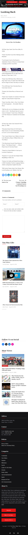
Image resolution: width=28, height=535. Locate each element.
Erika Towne (5, 307)
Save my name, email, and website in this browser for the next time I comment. (13, 209)
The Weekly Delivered (12, 2)
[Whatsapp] (11, 175)
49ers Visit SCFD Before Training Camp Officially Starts (13, 369)
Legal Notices (22, 2)
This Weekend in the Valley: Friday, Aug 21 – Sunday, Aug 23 (18, 377)
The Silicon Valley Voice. (15, 526)
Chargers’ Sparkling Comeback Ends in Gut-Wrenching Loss (21, 184)
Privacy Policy (4, 443)
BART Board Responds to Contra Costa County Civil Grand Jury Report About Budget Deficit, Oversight (13, 284)
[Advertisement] (14, 324)
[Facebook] (3, 175)
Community (5, 365)
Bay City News (6, 286)
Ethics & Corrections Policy (8, 445)
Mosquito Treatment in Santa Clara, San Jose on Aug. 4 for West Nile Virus (19, 401)
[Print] (14, 175)
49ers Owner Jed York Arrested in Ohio (13, 304)
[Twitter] (6, 175)
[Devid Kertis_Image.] (13, 69)
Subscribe (8, 510)
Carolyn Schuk (6, 264)
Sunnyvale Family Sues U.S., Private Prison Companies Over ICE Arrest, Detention (18, 394)
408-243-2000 (8, 433)
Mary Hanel (4, 15)
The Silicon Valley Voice (13, 4)
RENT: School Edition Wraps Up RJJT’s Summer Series (18, 385)
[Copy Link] (16, 175)
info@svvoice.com (9, 431)
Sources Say (5, 182)
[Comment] (19, 175)
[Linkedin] (8, 175)
